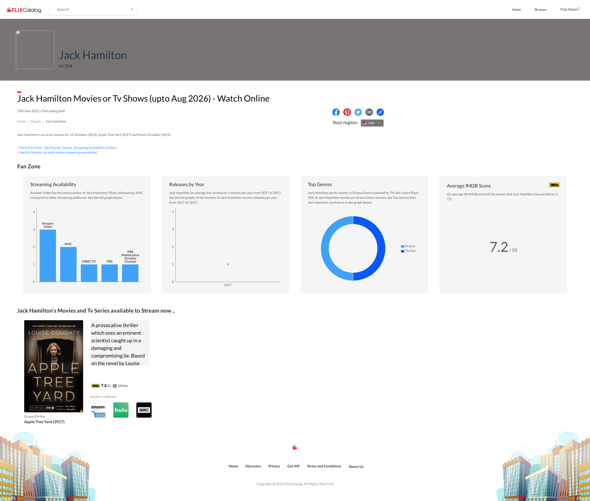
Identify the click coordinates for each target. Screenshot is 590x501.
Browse (540, 9)
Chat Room (568, 9)
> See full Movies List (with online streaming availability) (57, 152)
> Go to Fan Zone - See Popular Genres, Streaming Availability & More (66, 147)
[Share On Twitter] (358, 112)
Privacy (274, 466)
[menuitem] (516, 9)
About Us (356, 466)
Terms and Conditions (324, 466)
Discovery (253, 466)
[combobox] (372, 123)
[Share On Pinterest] (347, 112)
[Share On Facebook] (336, 112)
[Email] (369, 112)
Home (516, 9)
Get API (293, 466)
